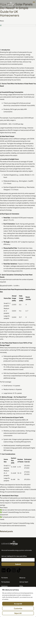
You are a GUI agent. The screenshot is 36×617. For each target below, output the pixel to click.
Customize (18, 608)
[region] (18, 602)
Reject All (18, 613)
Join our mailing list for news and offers (14, 556)
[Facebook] (8, 570)
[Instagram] (14, 570)
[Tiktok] (19, 570)
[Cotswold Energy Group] (9, 545)
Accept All (18, 604)
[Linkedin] (3, 570)
